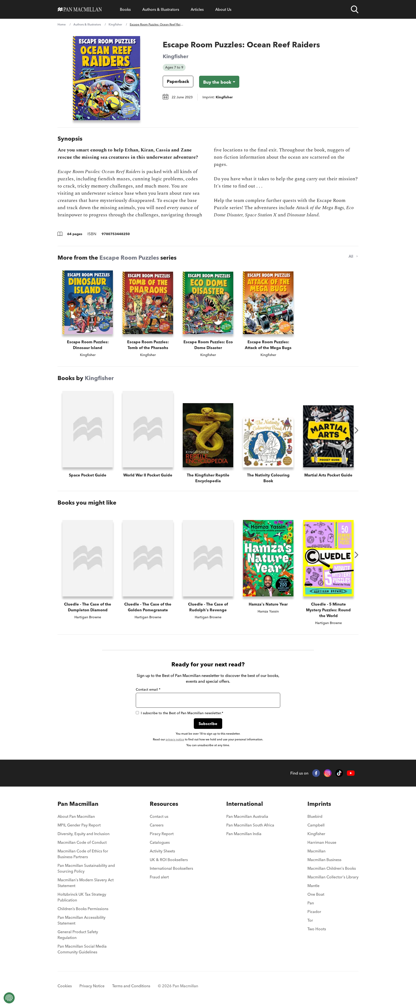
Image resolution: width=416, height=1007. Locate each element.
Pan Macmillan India (243, 833)
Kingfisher (115, 24)
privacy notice (175, 739)
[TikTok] (339, 773)
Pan (310, 903)
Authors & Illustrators (160, 9)
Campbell (316, 825)
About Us (223, 9)
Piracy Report (162, 833)
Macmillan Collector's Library (332, 877)
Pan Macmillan (78, 803)
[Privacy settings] (9, 997)
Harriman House (321, 842)
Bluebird (314, 816)
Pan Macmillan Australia (247, 816)
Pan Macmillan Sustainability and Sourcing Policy (86, 868)
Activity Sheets (162, 851)
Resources (164, 803)
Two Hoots (316, 928)
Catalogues (160, 842)
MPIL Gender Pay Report (79, 825)
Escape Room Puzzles (129, 257)
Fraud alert (159, 877)
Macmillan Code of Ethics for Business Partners (83, 854)
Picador (314, 911)
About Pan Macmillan (76, 816)
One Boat (315, 894)
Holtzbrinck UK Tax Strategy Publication (82, 897)
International (244, 803)
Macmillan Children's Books (331, 868)
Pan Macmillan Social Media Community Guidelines (82, 949)
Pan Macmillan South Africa (250, 825)
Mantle (313, 885)
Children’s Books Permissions (83, 908)
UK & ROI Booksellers (169, 859)
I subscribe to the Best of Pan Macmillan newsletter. (182, 713)
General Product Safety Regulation (78, 934)
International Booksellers (171, 868)
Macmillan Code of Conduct (82, 842)
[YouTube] (351, 773)
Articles (197, 9)
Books (125, 9)
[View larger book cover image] (106, 78)
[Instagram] (328, 773)
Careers (156, 825)
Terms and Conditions (131, 985)
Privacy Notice (91, 985)
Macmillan (316, 851)
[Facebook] (316, 773)
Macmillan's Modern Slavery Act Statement (86, 882)
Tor (310, 920)
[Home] (80, 9)
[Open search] (354, 9)
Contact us (159, 816)
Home (62, 24)
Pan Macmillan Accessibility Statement (81, 920)
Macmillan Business (324, 859)
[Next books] (356, 430)
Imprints (319, 803)
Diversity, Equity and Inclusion (84, 833)
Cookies (65, 985)
